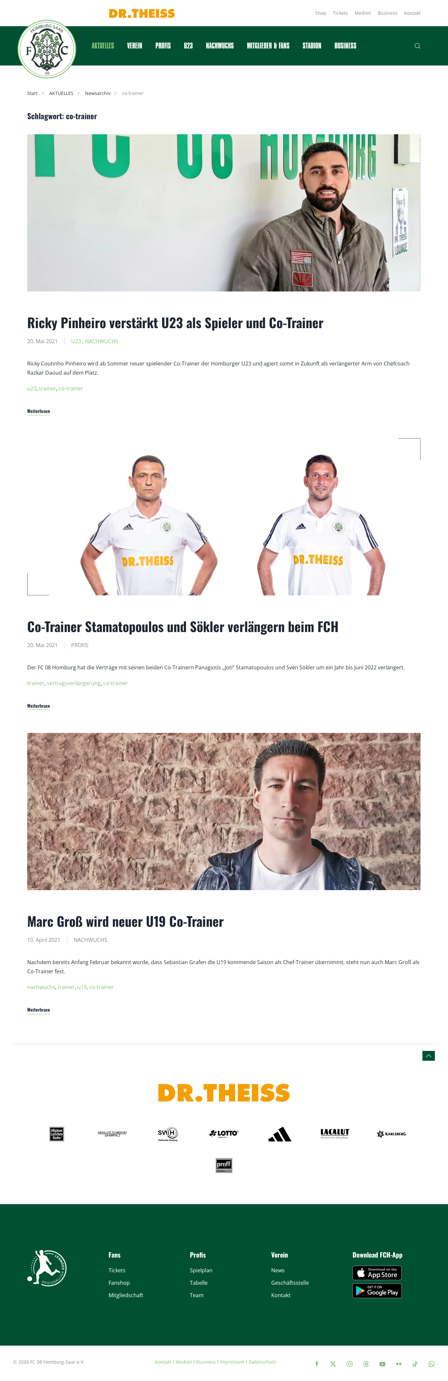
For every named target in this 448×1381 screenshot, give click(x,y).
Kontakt (412, 13)
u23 (31, 388)
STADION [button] (312, 46)
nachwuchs (41, 987)
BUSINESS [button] (345, 46)
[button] (417, 46)
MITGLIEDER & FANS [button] (268, 46)
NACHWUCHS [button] (220, 46)
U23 (188, 46)
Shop (320, 13)
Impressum (232, 1362)
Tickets (340, 13)
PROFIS (80, 645)
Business (387, 13)
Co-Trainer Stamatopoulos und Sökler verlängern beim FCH (182, 626)
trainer (47, 388)
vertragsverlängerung (74, 683)
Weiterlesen (38, 410)
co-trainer (71, 388)
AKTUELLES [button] (103, 46)
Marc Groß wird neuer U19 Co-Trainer (125, 921)
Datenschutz (262, 1362)
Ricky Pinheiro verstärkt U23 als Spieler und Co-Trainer (175, 322)
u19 (82, 987)
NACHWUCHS (101, 341)
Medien (363, 13)
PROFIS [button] (163, 46)
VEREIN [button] (134, 46)
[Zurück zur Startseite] (46, 49)
